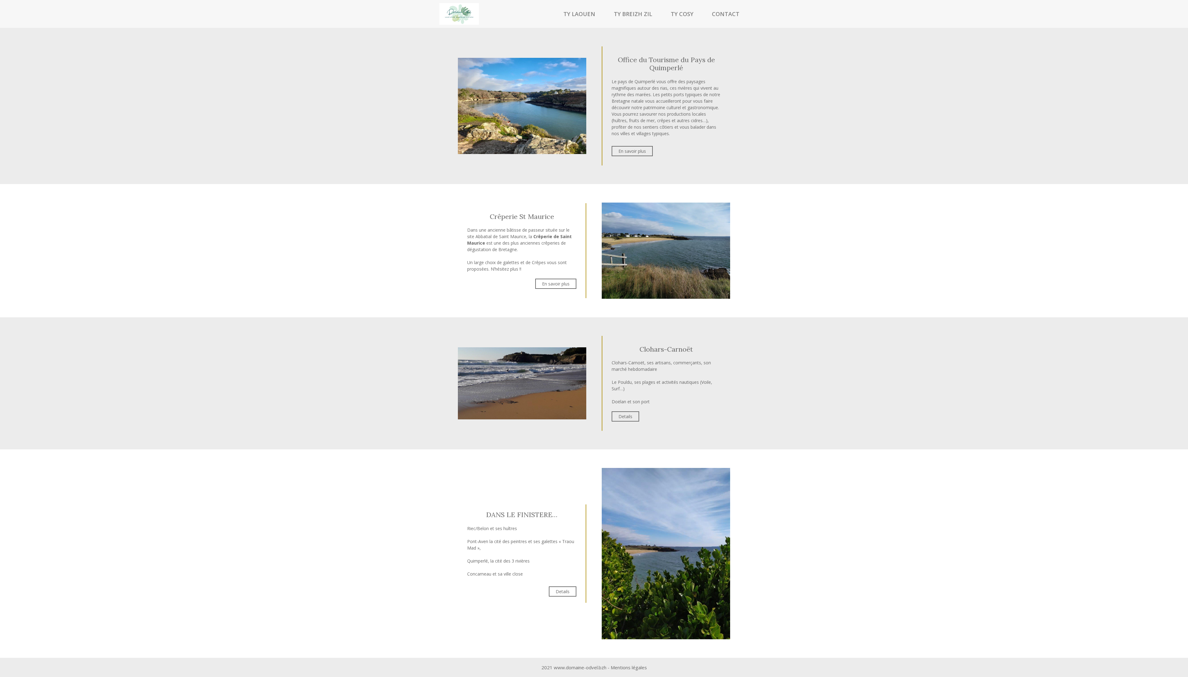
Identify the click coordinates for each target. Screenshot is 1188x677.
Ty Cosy (682, 14)
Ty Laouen (579, 14)
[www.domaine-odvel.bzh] (459, 14)
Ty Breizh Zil (633, 14)
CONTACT (725, 14)
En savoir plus (632, 151)
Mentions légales (629, 667)
